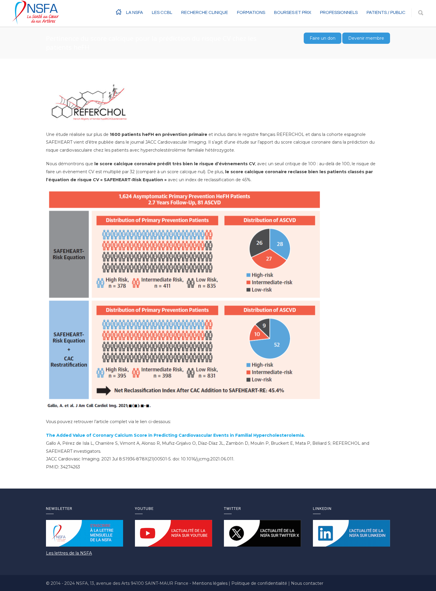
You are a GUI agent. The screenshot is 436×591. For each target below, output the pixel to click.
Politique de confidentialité (259, 583)
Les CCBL (162, 12)
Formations (251, 12)
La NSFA (134, 12)
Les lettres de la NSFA (69, 553)
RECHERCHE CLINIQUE (204, 12)
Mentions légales (210, 583)
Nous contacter (307, 583)
